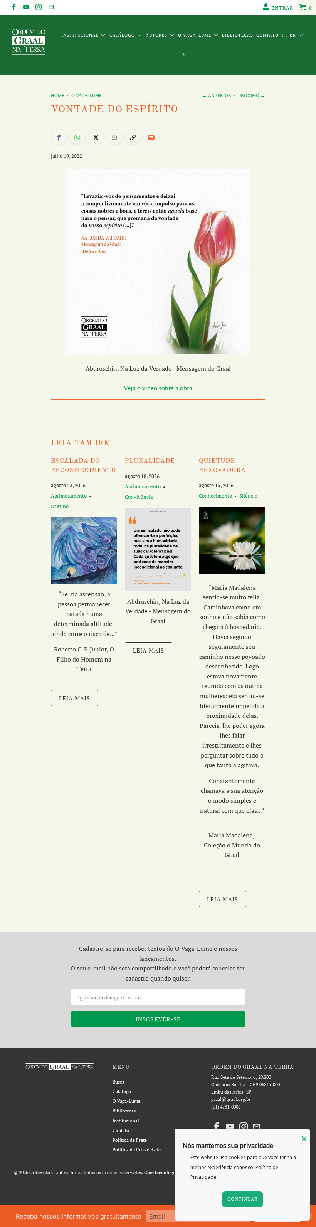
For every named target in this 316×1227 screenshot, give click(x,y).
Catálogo (122, 35)
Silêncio (248, 495)
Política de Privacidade (137, 1150)
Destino (60, 506)
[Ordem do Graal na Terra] (29, 42)
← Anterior (216, 95)
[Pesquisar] (183, 55)
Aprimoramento (69, 495)
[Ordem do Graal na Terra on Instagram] (38, 7)
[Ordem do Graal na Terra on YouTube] (25, 7)
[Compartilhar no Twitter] (96, 137)
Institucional (80, 35)
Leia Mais (74, 698)
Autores (157, 35)
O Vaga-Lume (195, 35)
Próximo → (251, 95)
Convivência (139, 496)
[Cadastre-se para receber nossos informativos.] (151, 137)
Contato (267, 35)
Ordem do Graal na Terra (55, 1172)
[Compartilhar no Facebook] (59, 137)
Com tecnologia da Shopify (172, 1172)
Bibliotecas (237, 35)
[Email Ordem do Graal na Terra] (50, 7)
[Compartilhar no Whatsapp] (77, 137)
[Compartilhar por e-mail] (114, 137)
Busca (118, 1082)
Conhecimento (215, 495)
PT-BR (290, 35)
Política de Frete (130, 1140)
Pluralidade (150, 461)
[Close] (304, 1139)
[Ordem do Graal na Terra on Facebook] (13, 7)
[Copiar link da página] (133, 137)
